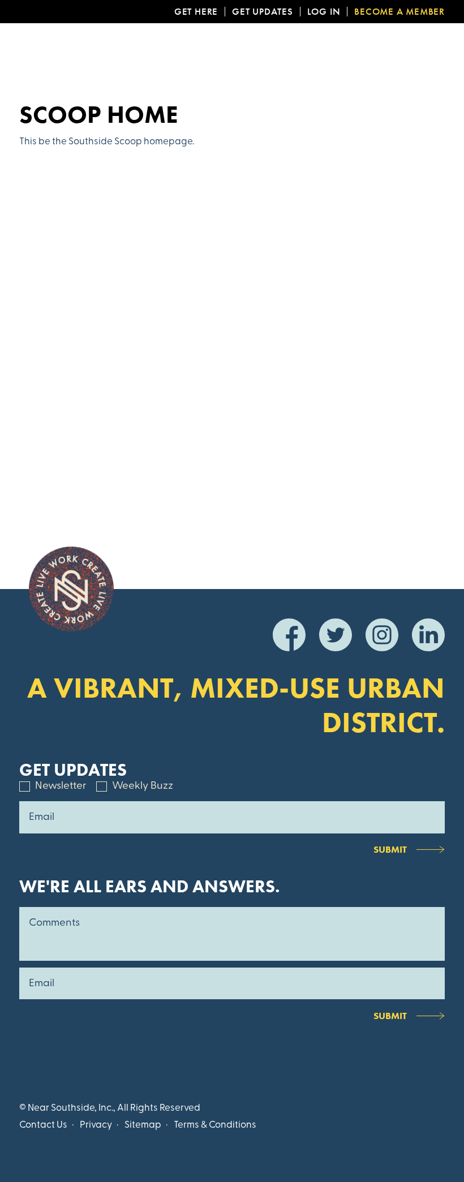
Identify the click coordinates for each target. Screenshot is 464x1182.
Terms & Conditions (215, 1125)
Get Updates (262, 11)
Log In (324, 11)
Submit (390, 849)
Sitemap (142, 1125)
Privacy (96, 1125)
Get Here (196, 11)
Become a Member (399, 11)
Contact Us (43, 1125)
